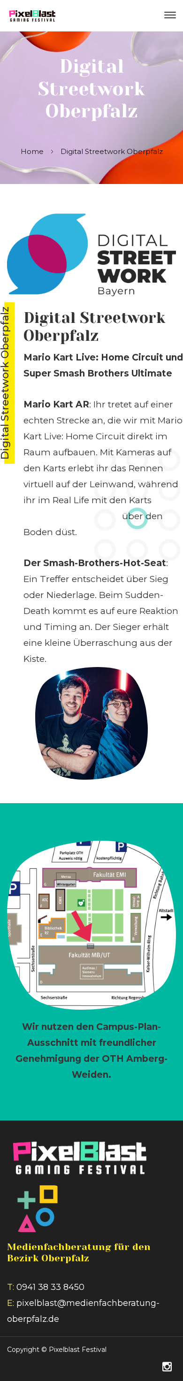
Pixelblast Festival (78, 1349)
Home (32, 151)
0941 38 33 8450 (50, 1287)
